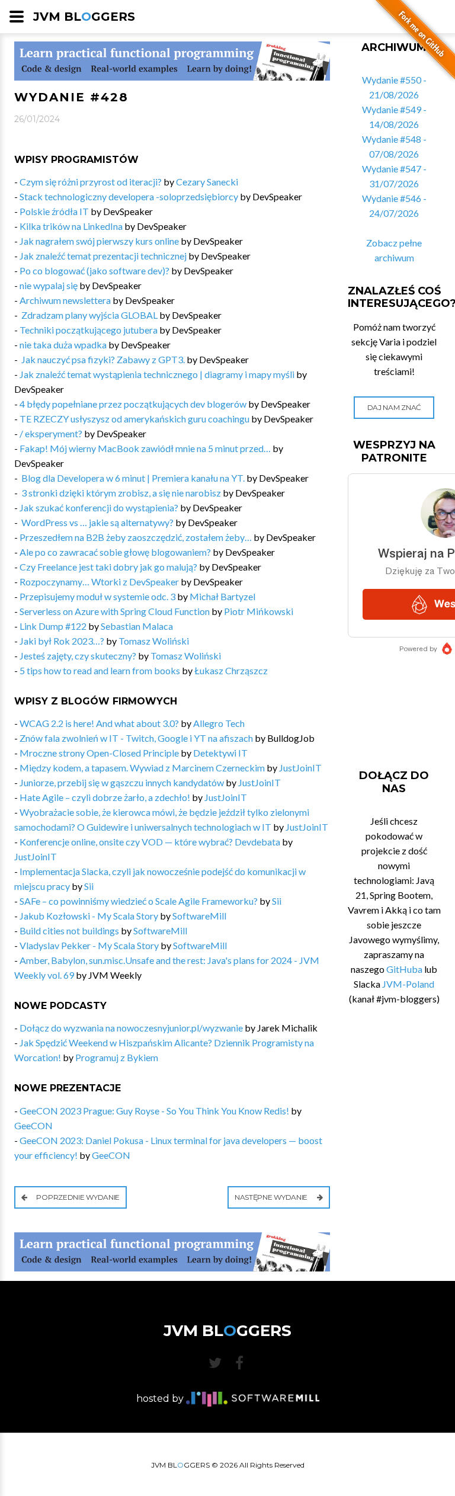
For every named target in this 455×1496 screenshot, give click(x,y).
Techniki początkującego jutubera (89, 329)
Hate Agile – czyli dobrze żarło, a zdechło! (105, 797)
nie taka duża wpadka (63, 344)
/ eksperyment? (51, 433)
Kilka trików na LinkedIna (71, 226)
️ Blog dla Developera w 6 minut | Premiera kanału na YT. (132, 477)
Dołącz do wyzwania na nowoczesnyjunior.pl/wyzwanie (131, 1027)
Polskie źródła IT (54, 211)
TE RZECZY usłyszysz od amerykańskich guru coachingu (134, 418)
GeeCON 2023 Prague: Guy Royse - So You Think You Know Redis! (154, 1110)
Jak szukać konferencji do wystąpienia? (99, 507)
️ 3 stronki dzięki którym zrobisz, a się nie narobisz (120, 492)
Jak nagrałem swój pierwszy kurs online (99, 240)
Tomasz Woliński (153, 640)
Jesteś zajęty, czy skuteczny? (78, 655)
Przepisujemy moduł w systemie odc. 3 (97, 596)
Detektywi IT (220, 752)
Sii (89, 886)
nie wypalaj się (49, 285)
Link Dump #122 (53, 626)
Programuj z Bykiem (116, 1057)
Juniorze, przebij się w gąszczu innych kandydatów (122, 782)
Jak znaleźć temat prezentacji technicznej (103, 255)
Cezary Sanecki (207, 181)
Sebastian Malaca (137, 626)
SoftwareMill (199, 915)
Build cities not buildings (69, 930)
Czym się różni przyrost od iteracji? (91, 181)
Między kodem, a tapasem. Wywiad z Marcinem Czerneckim (142, 767)
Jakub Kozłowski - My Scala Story (89, 915)
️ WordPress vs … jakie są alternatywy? (97, 522)
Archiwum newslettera (65, 300)
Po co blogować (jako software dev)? (94, 270)
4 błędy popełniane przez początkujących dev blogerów (133, 403)
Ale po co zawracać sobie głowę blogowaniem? (115, 552)
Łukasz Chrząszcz (231, 670)
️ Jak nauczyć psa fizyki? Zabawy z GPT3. (102, 359)
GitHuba (404, 969)
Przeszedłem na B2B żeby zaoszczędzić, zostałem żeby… (136, 537)
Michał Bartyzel (222, 596)
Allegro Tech (219, 723)
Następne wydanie (272, 1197)
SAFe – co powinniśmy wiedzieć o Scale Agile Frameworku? (139, 900)
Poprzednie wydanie (77, 1197)
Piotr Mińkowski (258, 611)
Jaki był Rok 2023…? (62, 640)
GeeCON (33, 1125)
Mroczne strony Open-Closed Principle (99, 752)
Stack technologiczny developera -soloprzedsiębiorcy (129, 196)
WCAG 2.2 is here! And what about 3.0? (99, 723)
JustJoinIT (300, 767)
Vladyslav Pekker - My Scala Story (89, 945)
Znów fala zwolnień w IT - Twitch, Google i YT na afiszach (136, 738)
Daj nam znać (394, 407)
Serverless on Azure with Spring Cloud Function (115, 611)
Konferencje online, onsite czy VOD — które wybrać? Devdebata (150, 841)
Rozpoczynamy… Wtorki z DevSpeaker (99, 581)
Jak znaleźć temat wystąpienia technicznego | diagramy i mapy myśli (157, 374)
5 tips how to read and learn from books (100, 670)
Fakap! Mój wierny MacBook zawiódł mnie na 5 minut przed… (145, 448)
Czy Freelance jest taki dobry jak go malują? (108, 566)
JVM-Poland (408, 983)
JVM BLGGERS (84, 16)
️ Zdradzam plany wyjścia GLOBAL (89, 315)
